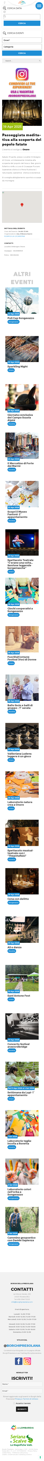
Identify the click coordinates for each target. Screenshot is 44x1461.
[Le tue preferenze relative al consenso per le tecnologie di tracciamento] (40, 1457)
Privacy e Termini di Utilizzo (26, 1399)
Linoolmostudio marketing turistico (20, 1454)
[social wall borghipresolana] (22, 82)
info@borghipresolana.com (22, 1302)
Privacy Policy (32, 1451)
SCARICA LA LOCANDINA (14, 236)
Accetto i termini (23, 1403)
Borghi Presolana (8, 1449)
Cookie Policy (6, 1452)
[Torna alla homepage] (22, 2)
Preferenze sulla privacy (20, 1452)
